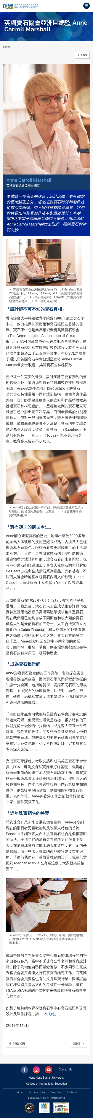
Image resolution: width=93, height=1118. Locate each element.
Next (77, 1043)
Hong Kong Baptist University (46, 1077)
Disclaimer (72, 1092)
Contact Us (65, 1069)
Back (84, 55)
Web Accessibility (37, 1092)
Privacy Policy (56, 1092)
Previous (19, 1043)
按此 (51, 1013)
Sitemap (20, 1092)
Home (6, 46)
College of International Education (46, 1084)
